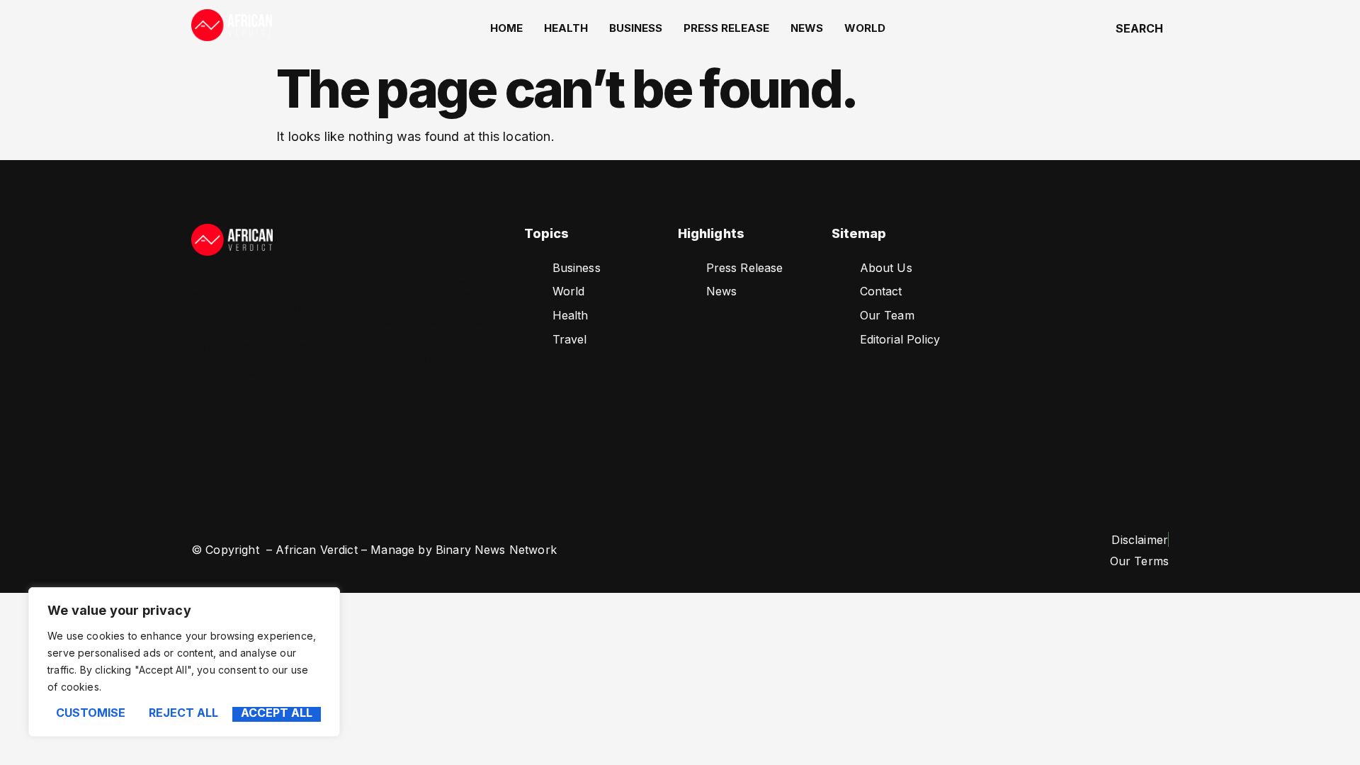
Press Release (726, 28)
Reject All (183, 713)
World (864, 28)
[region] (184, 662)
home (506, 28)
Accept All (276, 713)
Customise (90, 713)
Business (635, 28)
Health (566, 28)
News (806, 28)
